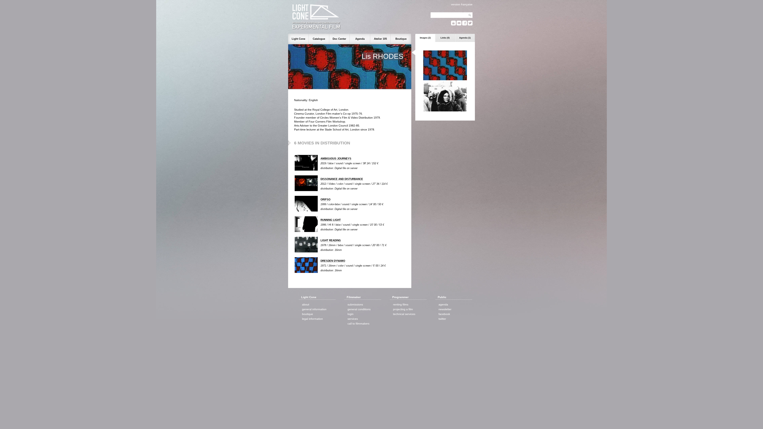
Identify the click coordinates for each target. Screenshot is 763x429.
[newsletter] (459, 24)
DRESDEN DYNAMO (332, 260)
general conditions (359, 309)
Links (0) (445, 38)
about (305, 304)
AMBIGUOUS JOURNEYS (335, 158)
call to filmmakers (358, 323)
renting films (400, 304)
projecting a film (403, 309)
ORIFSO (325, 199)
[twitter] (470, 24)
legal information (312, 318)
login (350, 314)
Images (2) (425, 38)
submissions (355, 304)
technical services (404, 314)
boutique (307, 314)
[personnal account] (453, 24)
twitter (442, 318)
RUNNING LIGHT (330, 219)
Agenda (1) (465, 38)
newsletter (445, 309)
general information (314, 309)
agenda (443, 304)
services (353, 318)
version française (462, 4)
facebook (444, 314)
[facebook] (464, 24)
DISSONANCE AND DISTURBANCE (341, 179)
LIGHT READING (330, 240)
